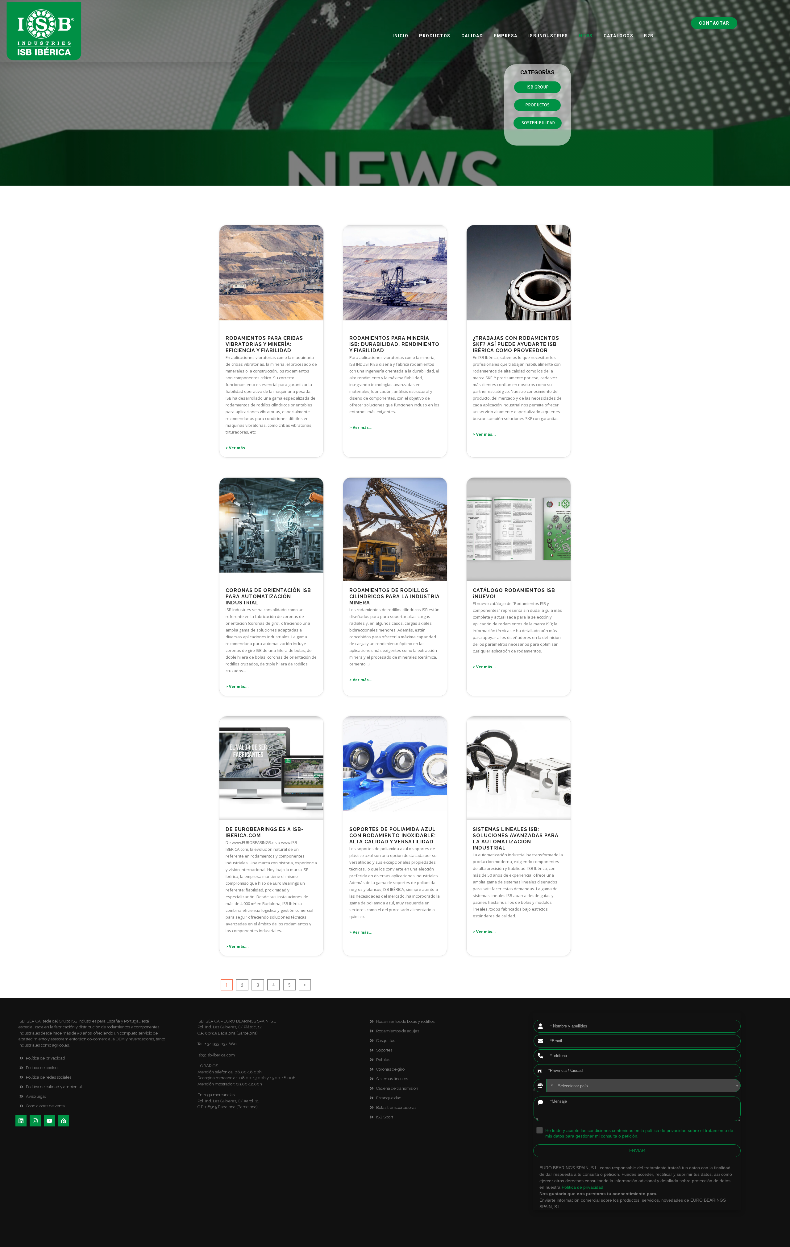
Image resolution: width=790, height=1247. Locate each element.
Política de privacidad (582, 1187)
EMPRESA (506, 35)
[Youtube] (49, 1120)
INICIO (400, 35)
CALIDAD (472, 35)
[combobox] (643, 1085)
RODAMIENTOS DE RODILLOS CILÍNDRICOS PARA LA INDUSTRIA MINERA (394, 596)
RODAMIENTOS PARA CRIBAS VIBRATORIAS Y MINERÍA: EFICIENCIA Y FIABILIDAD (264, 344)
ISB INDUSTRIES (548, 35)
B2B (649, 35)
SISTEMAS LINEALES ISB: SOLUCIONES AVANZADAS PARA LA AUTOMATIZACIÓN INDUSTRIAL (516, 838)
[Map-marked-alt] (63, 1120)
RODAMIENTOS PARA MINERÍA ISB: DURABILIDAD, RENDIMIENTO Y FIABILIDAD (394, 344)
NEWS (585, 35)
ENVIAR (637, 1150)
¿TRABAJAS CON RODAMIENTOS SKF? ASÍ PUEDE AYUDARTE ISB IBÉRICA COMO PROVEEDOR (516, 344)
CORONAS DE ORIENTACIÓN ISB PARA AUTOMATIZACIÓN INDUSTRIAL (268, 596)
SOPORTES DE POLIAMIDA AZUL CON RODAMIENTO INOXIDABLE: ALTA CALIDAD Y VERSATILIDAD (392, 835)
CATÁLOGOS (618, 35)
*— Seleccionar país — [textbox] (572, 1086)
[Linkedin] (21, 1120)
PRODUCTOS (435, 35)
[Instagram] (35, 1120)
